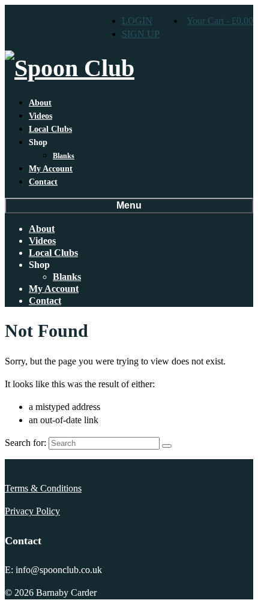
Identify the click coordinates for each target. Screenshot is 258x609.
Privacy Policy (32, 511)
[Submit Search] (167, 446)
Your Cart (220, 21)
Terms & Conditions (43, 488)
